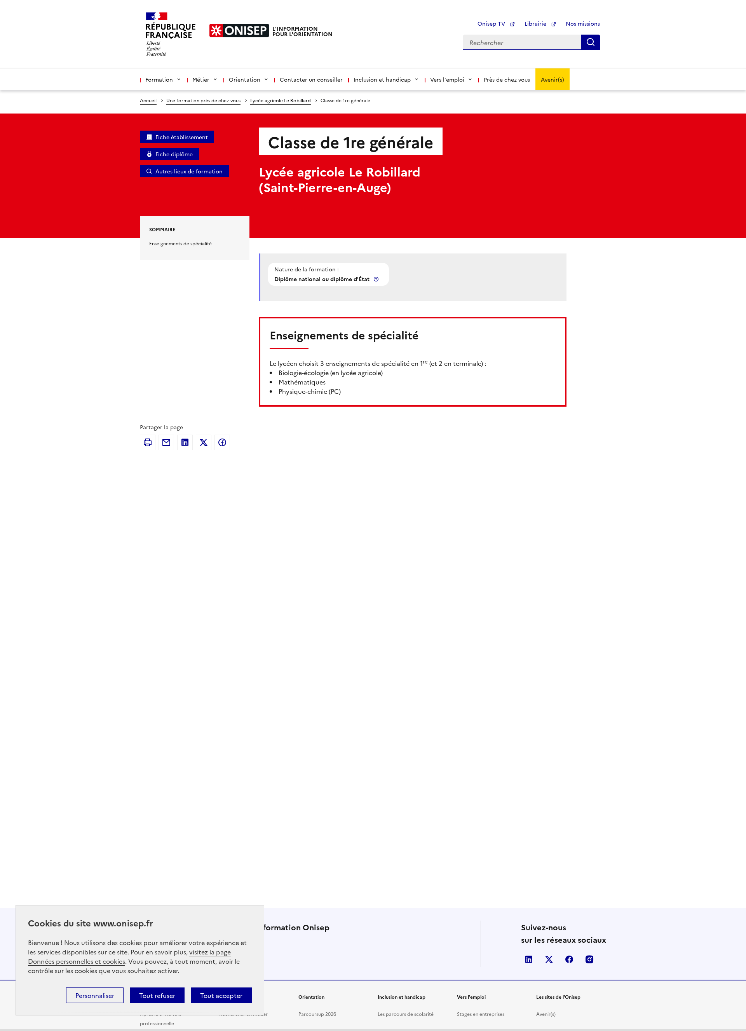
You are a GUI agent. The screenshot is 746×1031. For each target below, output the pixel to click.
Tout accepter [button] (221, 995)
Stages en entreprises (480, 1013)
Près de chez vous (507, 79)
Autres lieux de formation (189, 171)
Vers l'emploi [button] (447, 79)
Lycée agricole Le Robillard (280, 100)
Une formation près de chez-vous (203, 100)
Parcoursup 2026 (317, 1013)
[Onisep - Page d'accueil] (239, 30)
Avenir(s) (552, 79)
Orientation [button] (244, 79)
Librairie (536, 23)
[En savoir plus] (377, 279)
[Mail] (166, 442)
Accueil (148, 100)
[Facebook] (222, 442)
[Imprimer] (147, 442)
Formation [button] (159, 79)
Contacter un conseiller (311, 79)
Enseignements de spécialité (180, 243)
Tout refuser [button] (157, 995)
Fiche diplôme (174, 154)
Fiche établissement (181, 137)
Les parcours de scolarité (406, 1013)
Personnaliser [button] (94, 995)
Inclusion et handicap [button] (382, 79)
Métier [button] (200, 79)
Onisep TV (492, 23)
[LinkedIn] (185, 442)
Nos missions (583, 23)
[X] (203, 442)
